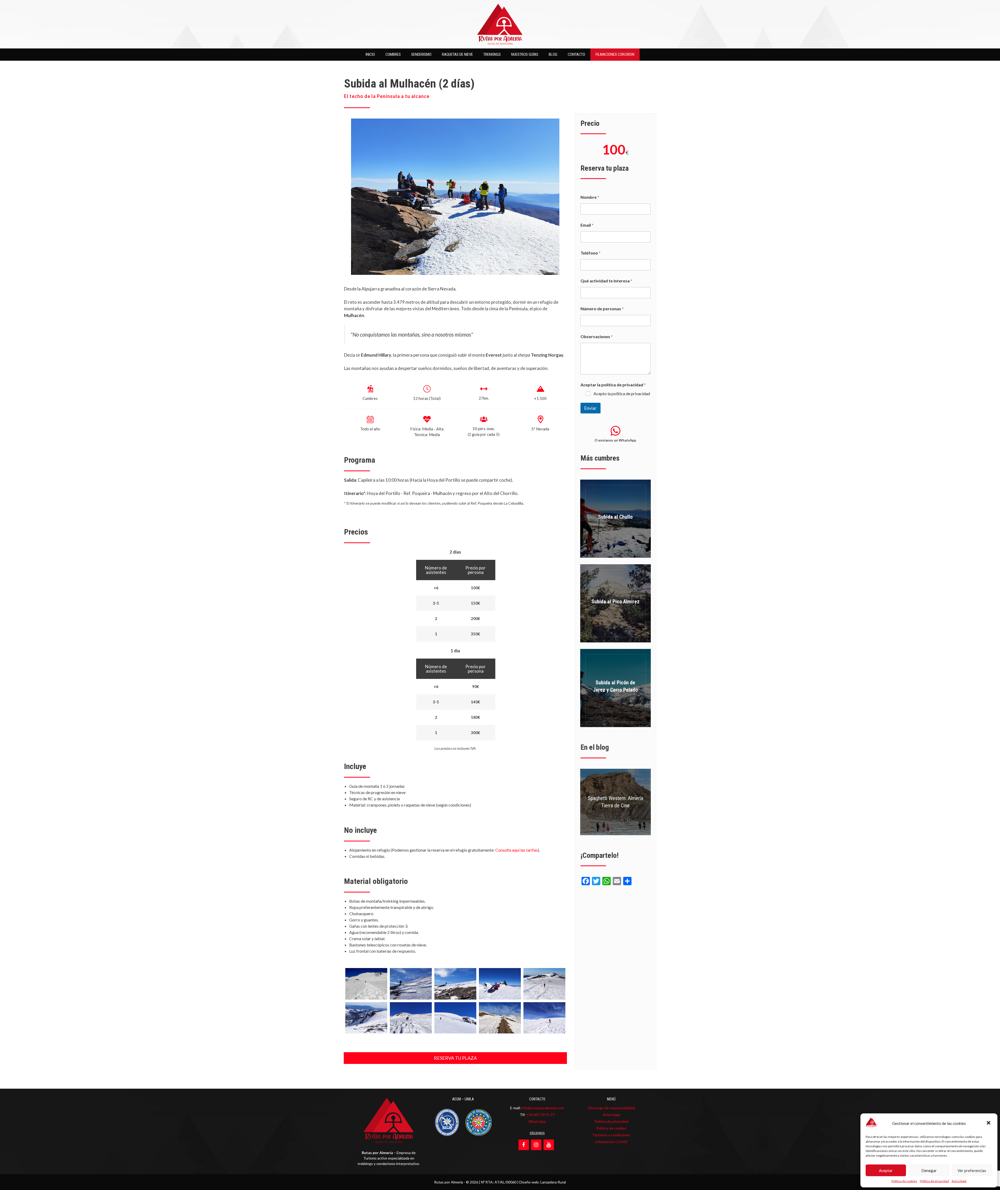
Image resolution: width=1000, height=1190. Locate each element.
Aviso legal (959, 1181)
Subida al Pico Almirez (615, 601)
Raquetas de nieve (457, 54)
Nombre (589, 197)
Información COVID (611, 1141)
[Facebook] (523, 1144)
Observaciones (596, 336)
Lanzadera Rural (553, 1182)
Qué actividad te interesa (606, 280)
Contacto (576, 54)
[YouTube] (548, 1144)
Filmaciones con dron (615, 54)
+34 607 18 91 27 (540, 1114)
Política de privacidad (934, 1181)
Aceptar (886, 1170)
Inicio (370, 54)
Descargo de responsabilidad (611, 1108)
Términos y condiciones (611, 1135)
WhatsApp (537, 1121)
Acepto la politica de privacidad (621, 393)
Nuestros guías (524, 54)
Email (586, 224)
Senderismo (421, 54)
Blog (553, 54)
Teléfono (590, 252)
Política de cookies (904, 1181)
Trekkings (492, 54)
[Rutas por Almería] (500, 23)
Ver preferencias (972, 1170)
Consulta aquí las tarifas (516, 849)
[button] (989, 1123)
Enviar (590, 408)
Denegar (929, 1170)
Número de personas (602, 308)
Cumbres (393, 54)
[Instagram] (536, 1144)
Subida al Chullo (615, 517)
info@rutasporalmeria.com (543, 1108)
